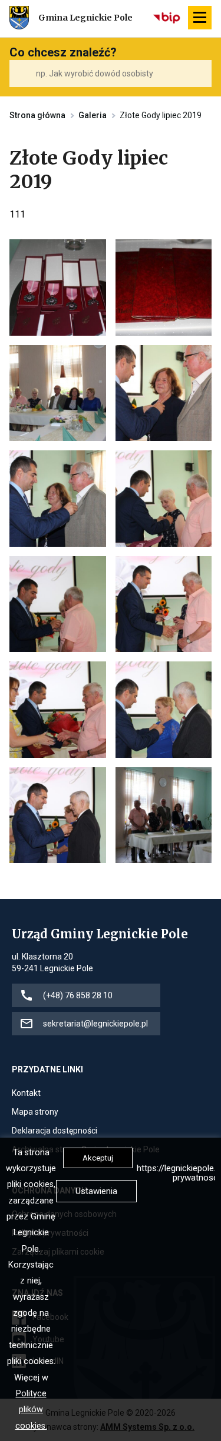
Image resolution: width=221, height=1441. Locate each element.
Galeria (92, 115)
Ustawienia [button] (96, 1191)
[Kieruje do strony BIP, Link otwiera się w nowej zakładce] (167, 17)
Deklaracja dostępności (54, 1131)
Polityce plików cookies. (31, 1410)
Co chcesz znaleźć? (63, 52)
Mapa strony (35, 1112)
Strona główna (37, 115)
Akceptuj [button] (98, 1158)
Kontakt (26, 1094)
